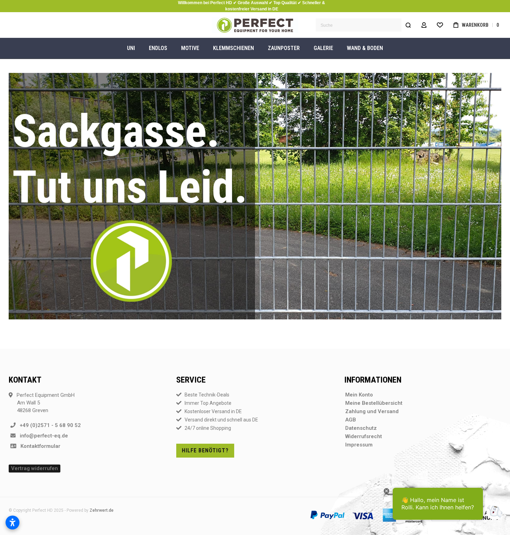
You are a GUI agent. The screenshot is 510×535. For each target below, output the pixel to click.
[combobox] (365, 25)
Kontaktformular (38, 446)
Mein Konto (359, 395)
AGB (350, 420)
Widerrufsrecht (363, 436)
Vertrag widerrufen (34, 468)
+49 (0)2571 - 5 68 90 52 (48, 425)
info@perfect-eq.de (42, 436)
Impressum (359, 445)
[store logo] (255, 25)
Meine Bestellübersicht (373, 403)
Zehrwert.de (101, 510)
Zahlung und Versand (372, 411)
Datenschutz (361, 428)
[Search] (408, 25)
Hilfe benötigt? (205, 450)
